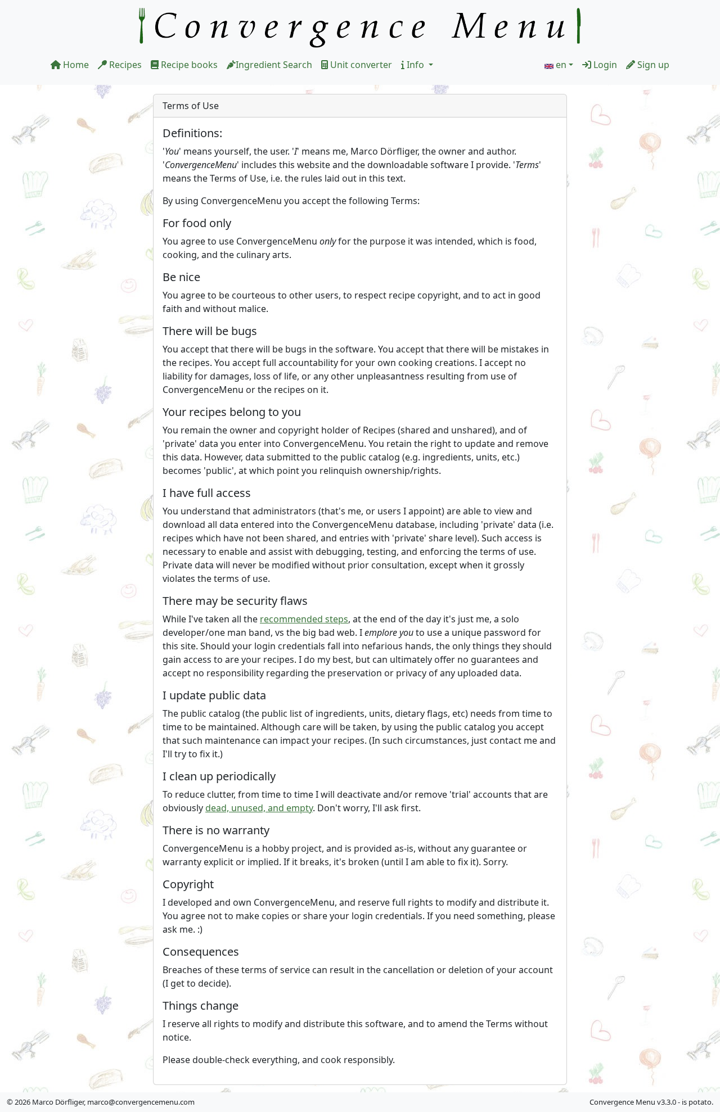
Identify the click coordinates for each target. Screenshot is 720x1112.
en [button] (561, 64)
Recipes (124, 64)
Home (75, 64)
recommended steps (304, 619)
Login (604, 64)
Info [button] (415, 64)
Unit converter (360, 64)
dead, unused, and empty (259, 808)
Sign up (652, 64)
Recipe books (188, 64)
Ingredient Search (274, 64)
